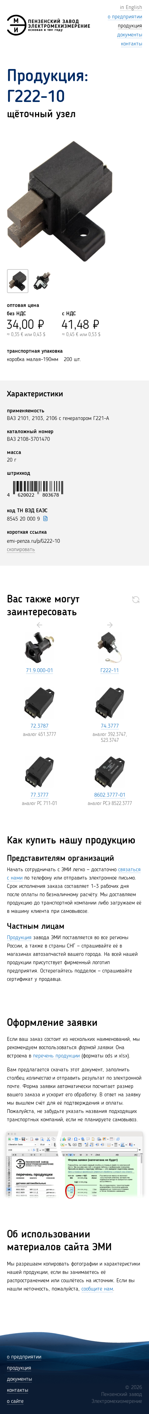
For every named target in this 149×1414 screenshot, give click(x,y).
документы (19, 1379)
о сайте (15, 1401)
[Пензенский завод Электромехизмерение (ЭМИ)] (48, 25)
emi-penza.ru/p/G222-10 (33, 541)
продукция (19, 1368)
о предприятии (24, 1357)
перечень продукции (56, 1056)
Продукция (19, 938)
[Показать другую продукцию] (136, 600)
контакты (17, 1390)
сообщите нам (97, 1289)
